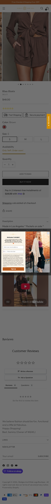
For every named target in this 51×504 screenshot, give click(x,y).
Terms (5, 266)
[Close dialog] (48, 233)
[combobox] (5, 251)
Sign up (13, 269)
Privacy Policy (21, 265)
